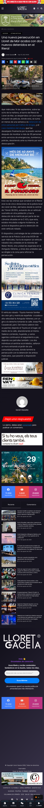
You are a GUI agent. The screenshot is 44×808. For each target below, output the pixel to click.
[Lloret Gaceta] (22, 8)
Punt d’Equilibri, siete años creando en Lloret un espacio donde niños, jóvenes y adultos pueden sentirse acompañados (29, 524)
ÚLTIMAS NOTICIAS (16, 33)
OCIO (22, 794)
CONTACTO (6, 788)
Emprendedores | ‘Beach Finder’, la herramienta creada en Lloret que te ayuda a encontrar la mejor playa (28, 594)
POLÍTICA (18, 791)
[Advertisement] (22, 736)
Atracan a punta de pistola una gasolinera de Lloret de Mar (27, 558)
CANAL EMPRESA (25, 788)
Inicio (4, 29)
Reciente (11, 505)
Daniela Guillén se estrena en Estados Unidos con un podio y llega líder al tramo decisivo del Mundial (29, 512)
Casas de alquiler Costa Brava (22, 771)
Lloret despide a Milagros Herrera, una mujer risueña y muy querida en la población (29, 535)
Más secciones (35, 794)
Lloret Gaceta (9, 55)
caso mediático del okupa (13, 128)
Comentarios (31, 505)
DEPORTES (32, 791)
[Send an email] (15, 55)
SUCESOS (11, 29)
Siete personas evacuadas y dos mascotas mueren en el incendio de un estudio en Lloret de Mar (29, 582)
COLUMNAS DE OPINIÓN (12, 794)
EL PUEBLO (15, 788)
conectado (27, 425)
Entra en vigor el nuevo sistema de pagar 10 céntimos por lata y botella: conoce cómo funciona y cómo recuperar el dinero (28, 570)
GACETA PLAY (36, 788)
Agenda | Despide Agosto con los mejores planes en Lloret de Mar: (27, 605)
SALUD (27, 794)
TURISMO (25, 791)
